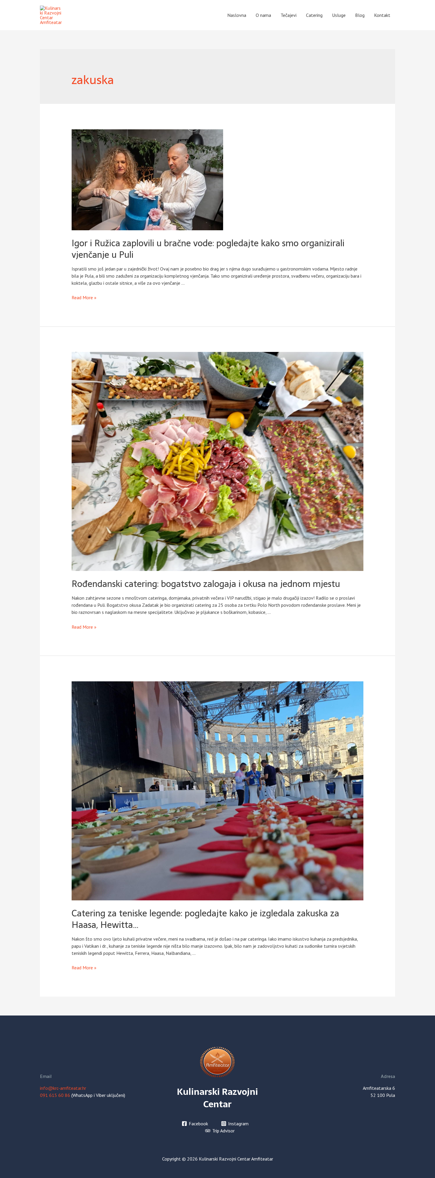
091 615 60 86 (55, 1095)
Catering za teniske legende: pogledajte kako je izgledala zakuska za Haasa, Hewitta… (205, 919)
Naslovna (236, 15)
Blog (360, 15)
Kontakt (382, 15)
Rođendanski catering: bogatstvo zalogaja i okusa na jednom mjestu (206, 584)
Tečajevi (289, 15)
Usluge (339, 15)
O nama (263, 15)
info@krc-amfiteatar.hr (63, 1088)
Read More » (84, 297)
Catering (314, 15)
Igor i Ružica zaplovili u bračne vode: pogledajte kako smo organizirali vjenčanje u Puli (208, 249)
